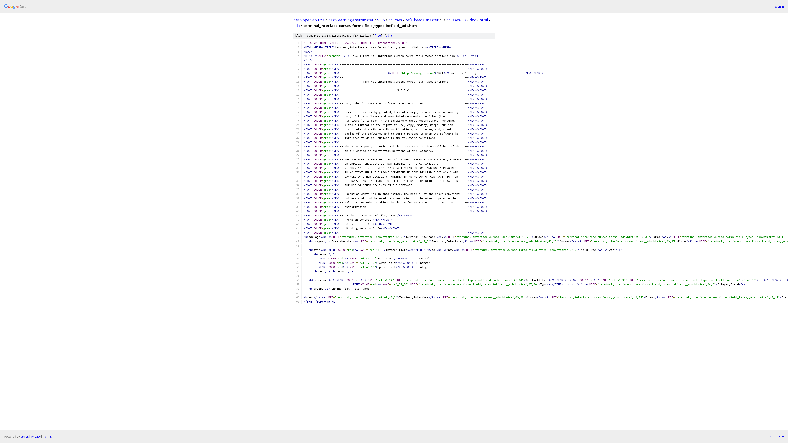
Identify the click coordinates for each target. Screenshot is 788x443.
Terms (47, 436)
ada (296, 25)
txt (770, 436)
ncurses (395, 19)
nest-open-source (309, 19)
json (780, 436)
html (484, 19)
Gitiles (25, 436)
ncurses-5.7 (456, 19)
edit (389, 35)
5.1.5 (381, 19)
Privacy (36, 436)
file (377, 35)
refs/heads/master (422, 19)
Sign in (779, 6)
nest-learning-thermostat (350, 19)
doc (473, 19)
